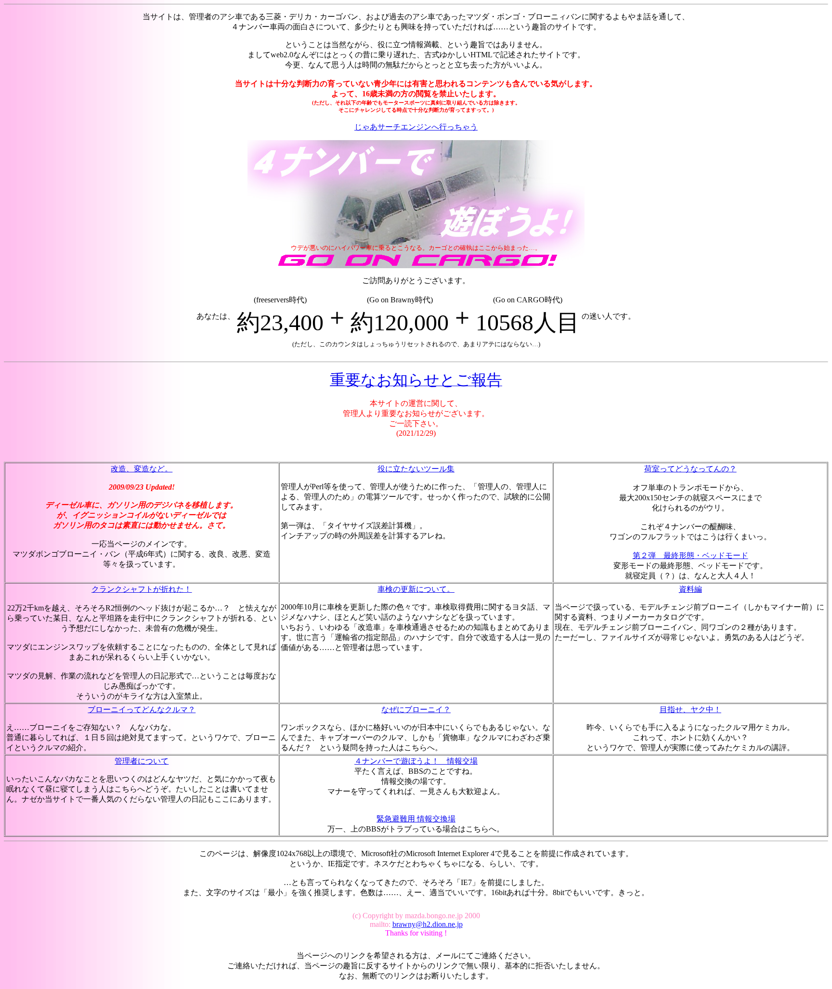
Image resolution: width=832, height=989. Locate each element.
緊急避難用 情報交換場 (416, 819)
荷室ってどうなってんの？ (690, 469)
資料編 (690, 589)
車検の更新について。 (416, 589)
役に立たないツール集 (416, 469)
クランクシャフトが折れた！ (141, 589)
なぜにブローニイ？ (416, 709)
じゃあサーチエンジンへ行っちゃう (416, 127)
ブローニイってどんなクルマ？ (141, 709)
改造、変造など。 (141, 469)
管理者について (142, 761)
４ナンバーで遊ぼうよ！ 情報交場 (416, 761)
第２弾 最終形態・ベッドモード (690, 555)
